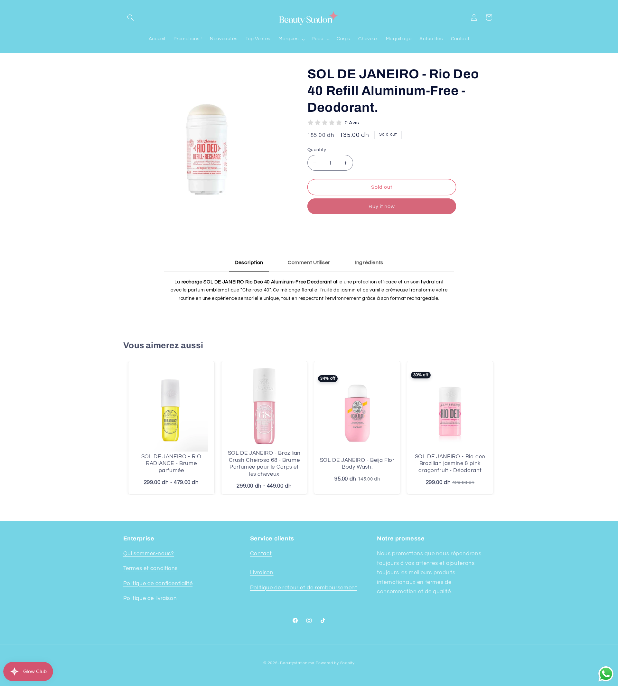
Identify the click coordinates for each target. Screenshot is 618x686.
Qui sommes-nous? (148, 554)
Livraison (262, 573)
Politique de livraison (150, 598)
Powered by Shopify (335, 663)
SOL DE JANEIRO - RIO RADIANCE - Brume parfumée (171, 464)
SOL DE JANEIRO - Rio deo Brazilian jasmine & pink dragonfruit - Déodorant (450, 464)
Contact (261, 554)
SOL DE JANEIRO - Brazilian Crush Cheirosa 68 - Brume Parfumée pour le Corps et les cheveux (264, 463)
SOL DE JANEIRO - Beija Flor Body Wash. (357, 463)
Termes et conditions (150, 568)
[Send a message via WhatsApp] (606, 674)
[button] (130, 17)
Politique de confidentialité (158, 583)
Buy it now (382, 206)
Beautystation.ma (297, 663)
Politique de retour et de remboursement (303, 588)
